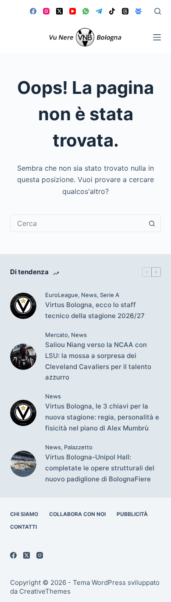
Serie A (109, 294)
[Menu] (157, 37)
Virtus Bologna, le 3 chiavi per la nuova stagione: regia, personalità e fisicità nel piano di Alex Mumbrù (102, 417)
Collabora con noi (77, 514)
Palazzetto (78, 447)
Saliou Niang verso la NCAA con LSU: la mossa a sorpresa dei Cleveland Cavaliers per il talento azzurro (98, 360)
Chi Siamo (24, 514)
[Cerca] (157, 11)
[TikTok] (112, 11)
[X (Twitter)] (59, 11)
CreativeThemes (45, 591)
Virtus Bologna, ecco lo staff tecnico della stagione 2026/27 (95, 310)
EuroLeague (61, 294)
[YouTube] (72, 11)
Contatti (23, 526)
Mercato (56, 334)
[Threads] (125, 11)
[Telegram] (99, 11)
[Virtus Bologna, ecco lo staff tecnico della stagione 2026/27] (23, 306)
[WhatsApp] (85, 11)
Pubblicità (132, 514)
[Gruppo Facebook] (138, 11)
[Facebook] (33, 11)
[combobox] (77, 223)
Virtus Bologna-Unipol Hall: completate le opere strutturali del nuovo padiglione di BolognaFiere (99, 468)
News (89, 294)
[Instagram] (46, 11)
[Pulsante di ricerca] (152, 223)
